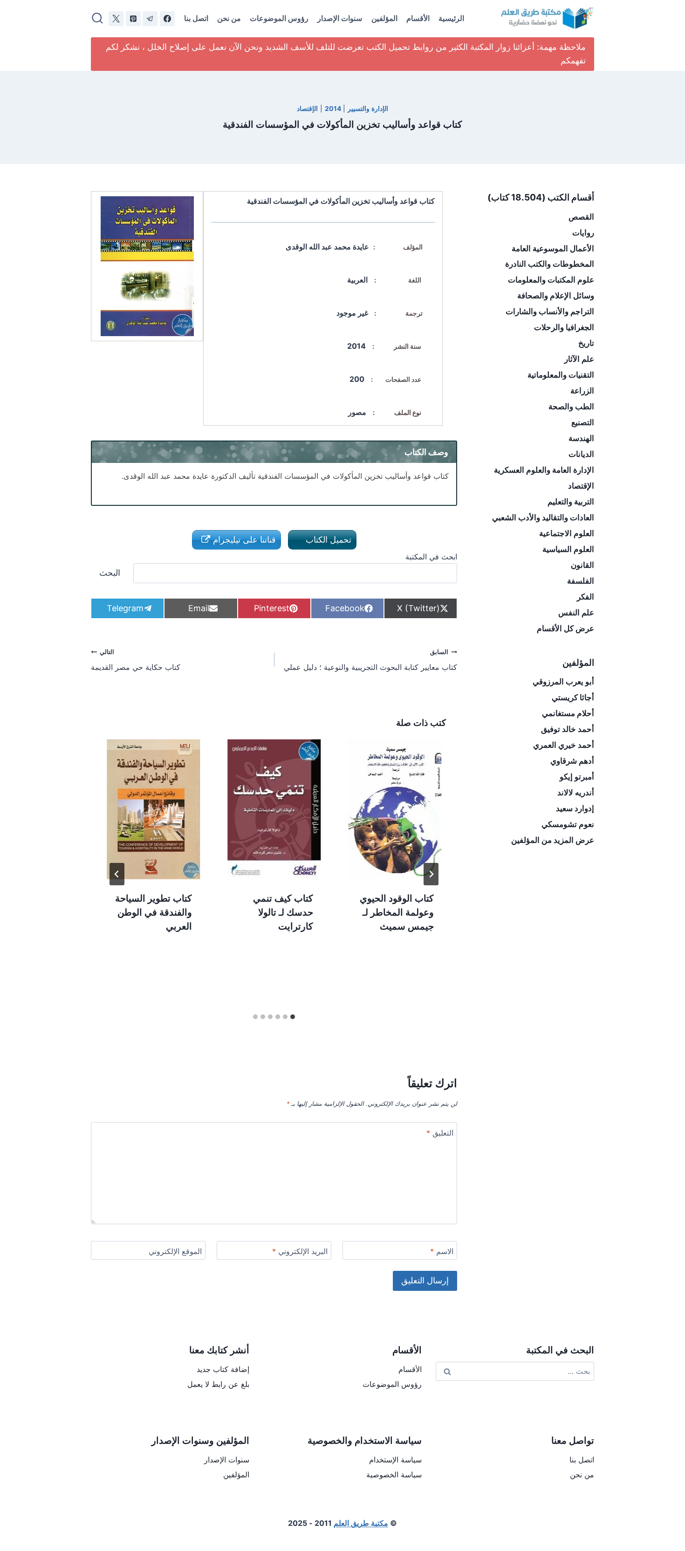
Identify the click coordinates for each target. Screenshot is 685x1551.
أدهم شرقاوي (572, 760)
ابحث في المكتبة (431, 556)
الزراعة (582, 390)
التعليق (439, 1132)
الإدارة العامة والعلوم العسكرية (544, 470)
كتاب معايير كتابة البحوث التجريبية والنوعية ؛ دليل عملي (370, 660)
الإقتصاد (307, 108)
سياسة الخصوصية (394, 1474)
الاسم (441, 1251)
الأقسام (418, 18)
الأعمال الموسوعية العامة (553, 248)
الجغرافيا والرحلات (564, 327)
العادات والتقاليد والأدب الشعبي (543, 517)
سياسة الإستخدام (395, 1459)
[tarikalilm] (150, 18)
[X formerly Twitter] (116, 18)
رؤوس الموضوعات (279, 18)
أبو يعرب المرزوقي (563, 681)
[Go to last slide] (431, 874)
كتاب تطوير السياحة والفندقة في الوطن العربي (153, 912)
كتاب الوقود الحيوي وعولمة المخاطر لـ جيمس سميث (397, 912)
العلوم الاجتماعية (566, 533)
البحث (109, 573)
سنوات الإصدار (339, 18)
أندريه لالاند (575, 792)
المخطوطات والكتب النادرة (549, 264)
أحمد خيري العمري (563, 745)
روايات (583, 232)
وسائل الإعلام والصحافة (555, 295)
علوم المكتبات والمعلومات (551, 279)
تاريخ (586, 343)
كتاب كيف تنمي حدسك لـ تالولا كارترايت (283, 912)
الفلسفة (580, 581)
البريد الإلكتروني (300, 1251)
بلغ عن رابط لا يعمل (218, 1384)
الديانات (581, 454)
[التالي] (117, 874)
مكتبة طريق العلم (361, 1523)
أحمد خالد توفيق (567, 729)
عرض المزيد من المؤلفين (552, 840)
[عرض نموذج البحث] (97, 18)
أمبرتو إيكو (577, 776)
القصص (581, 216)
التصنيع (582, 422)
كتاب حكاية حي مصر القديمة (135, 660)
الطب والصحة (571, 406)
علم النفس (576, 612)
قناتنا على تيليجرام (243, 540)
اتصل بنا (196, 18)
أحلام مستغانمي (568, 713)
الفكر (585, 596)
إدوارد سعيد (575, 808)
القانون (582, 565)
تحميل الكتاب (327, 540)
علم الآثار (579, 359)
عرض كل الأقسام (565, 628)
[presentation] (395, 809)
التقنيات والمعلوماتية (560, 374)
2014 (333, 108)
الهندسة (581, 438)
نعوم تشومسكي (567, 824)
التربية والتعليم (571, 501)
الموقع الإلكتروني (175, 1251)
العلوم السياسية (568, 549)
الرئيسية (451, 18)
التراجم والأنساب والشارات (550, 311)
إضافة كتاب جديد (223, 1369)
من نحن (229, 18)
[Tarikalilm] (167, 18)
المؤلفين (384, 18)
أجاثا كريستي (573, 697)
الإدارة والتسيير (368, 108)
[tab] (292, 1016)
